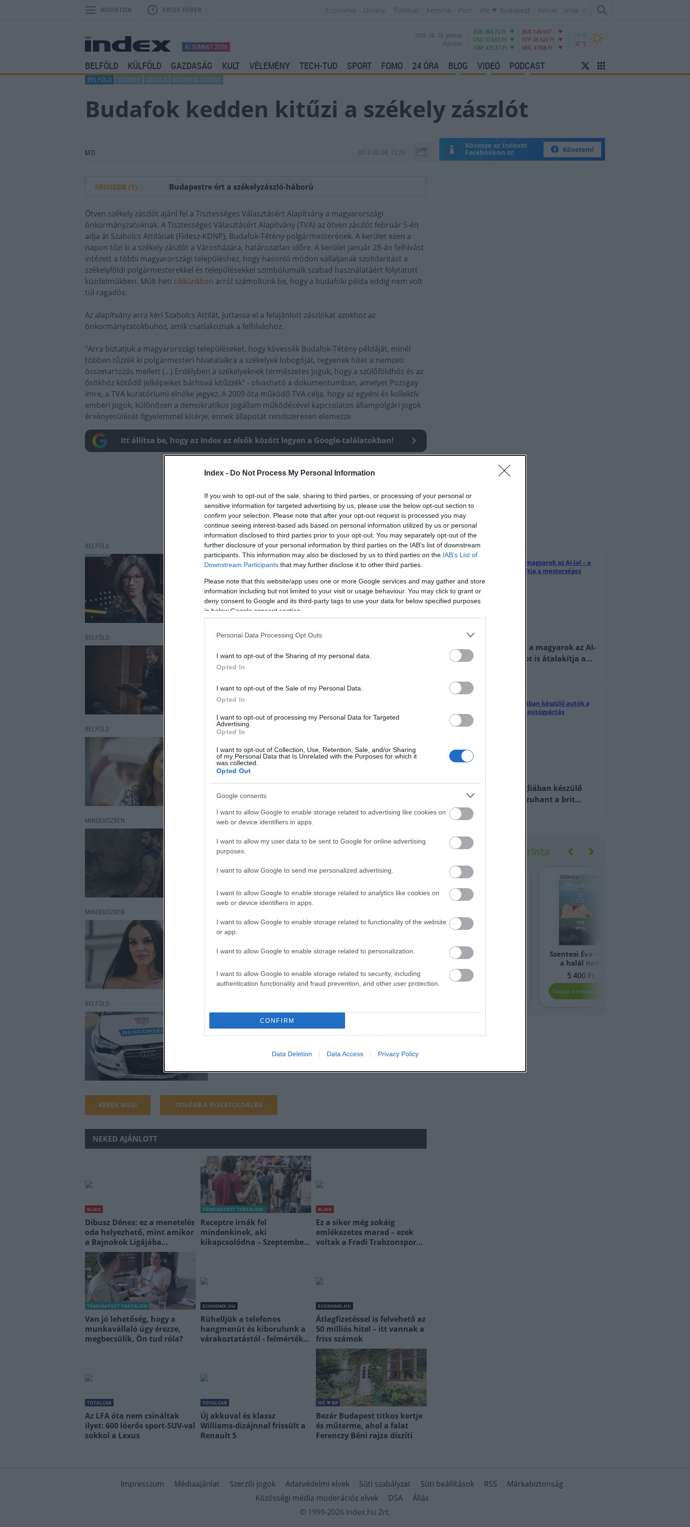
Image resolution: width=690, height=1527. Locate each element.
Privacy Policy (398, 1054)
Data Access (345, 1054)
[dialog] (345, 763)
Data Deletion (292, 1054)
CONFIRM (277, 1020)
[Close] (507, 474)
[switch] (461, 655)
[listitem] (345, 635)
